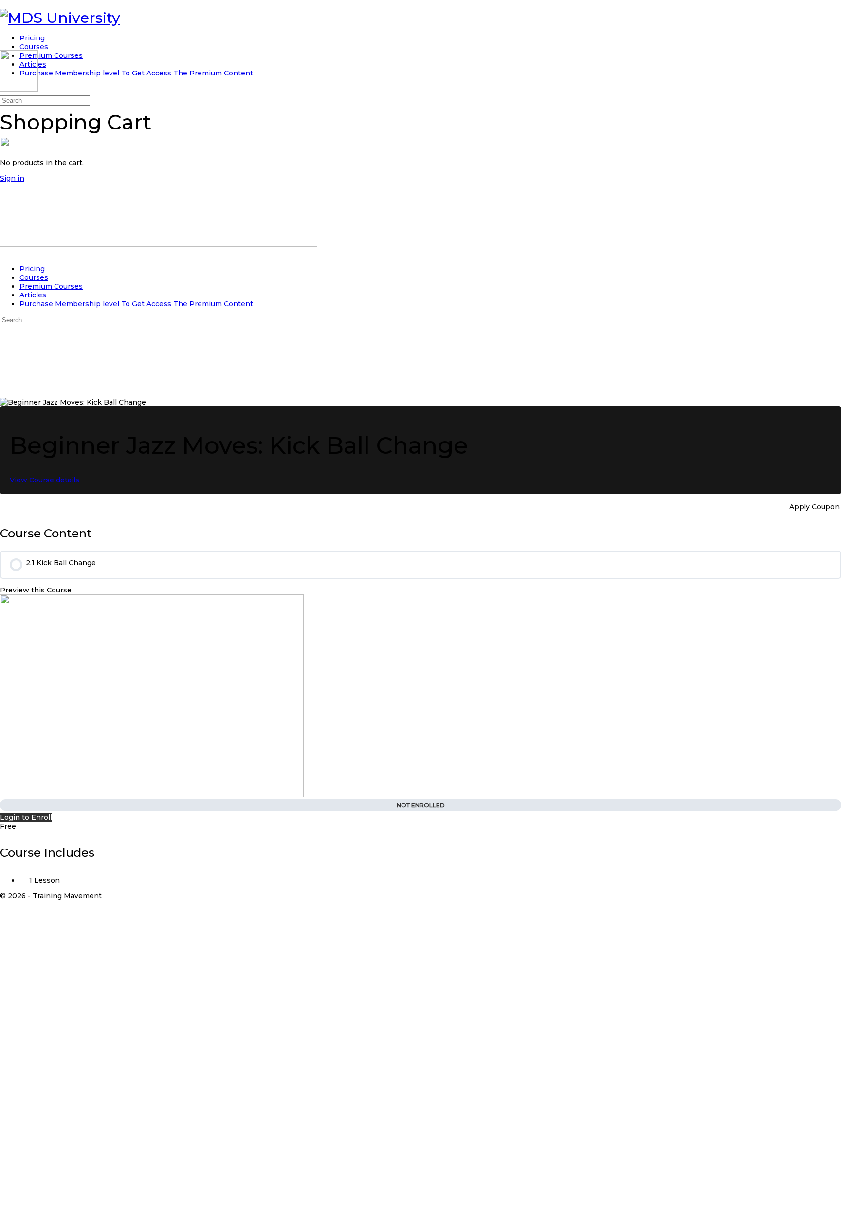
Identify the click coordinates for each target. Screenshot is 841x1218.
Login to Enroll (26, 817)
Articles (32, 295)
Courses (33, 277)
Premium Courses (51, 286)
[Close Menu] (5, 253)
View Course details (45, 480)
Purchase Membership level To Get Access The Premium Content (136, 303)
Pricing (32, 268)
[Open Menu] (5, 45)
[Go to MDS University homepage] (60, 18)
